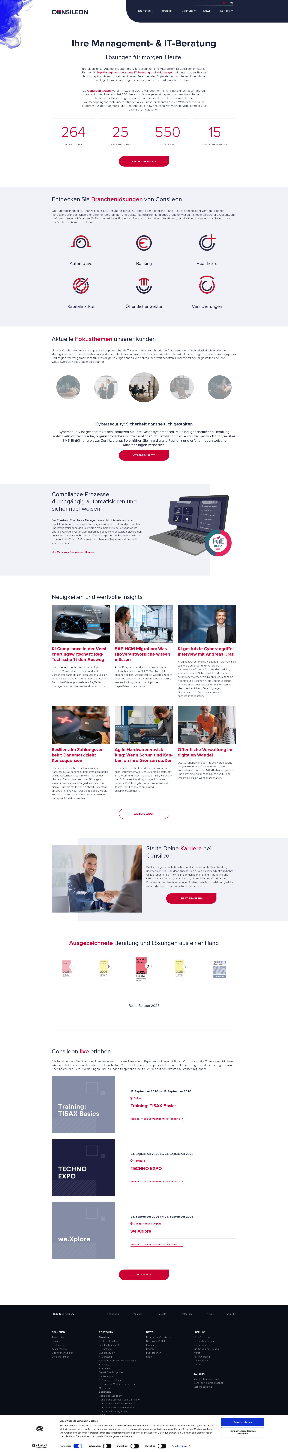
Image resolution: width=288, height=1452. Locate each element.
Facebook (113, 1313)
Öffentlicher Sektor (62, 1352)
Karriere (225, 11)
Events (150, 1345)
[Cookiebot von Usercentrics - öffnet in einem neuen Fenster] (40, 1446)
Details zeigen (179, 1446)
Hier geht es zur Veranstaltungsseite (155, 1119)
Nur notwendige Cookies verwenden (243, 1432)
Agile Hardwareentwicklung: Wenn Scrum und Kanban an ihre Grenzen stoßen (144, 755)
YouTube (231, 1313)
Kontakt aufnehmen (144, 161)
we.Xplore (140, 1231)
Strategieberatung (109, 1341)
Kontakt (198, 1364)
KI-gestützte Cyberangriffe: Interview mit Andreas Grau (206, 651)
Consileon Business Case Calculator (119, 1399)
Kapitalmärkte (59, 1348)
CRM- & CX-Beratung (144, 459)
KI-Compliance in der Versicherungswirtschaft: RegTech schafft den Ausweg (79, 654)
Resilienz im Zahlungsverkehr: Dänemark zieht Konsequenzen (78, 755)
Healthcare (58, 1345)
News (207, 11)
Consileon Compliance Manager (117, 1403)
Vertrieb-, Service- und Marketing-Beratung (118, 1362)
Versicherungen (60, 1356)
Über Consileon (202, 1337)
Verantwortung (202, 1356)
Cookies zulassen (242, 1422)
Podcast (150, 1348)
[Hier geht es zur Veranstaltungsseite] (83, 1132)
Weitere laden (144, 813)
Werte (197, 1352)
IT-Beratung (142, 72)
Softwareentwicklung (110, 1380)
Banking (56, 1341)
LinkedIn (161, 1313)
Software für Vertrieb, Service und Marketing (118, 1386)
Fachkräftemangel (109, 1345)
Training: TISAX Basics (153, 1106)
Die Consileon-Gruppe (206, 1348)
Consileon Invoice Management (117, 1407)
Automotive (58, 1337)
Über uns (187, 11)
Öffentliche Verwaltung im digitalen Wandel (205, 752)
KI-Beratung (105, 1356)
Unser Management (204, 1341)
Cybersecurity (107, 1352)
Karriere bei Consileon (206, 1379)
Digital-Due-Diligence (111, 1372)
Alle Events (144, 1274)
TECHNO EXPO (146, 1168)
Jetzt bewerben (191, 898)
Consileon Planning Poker (113, 1411)
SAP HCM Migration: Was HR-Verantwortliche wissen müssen (142, 654)
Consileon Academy (110, 1395)
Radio (149, 1356)
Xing (209, 1313)
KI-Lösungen (165, 72)
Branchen (144, 11)
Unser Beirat (200, 1345)
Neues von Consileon (158, 1337)
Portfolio (166, 11)
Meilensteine (201, 1360)
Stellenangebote (203, 1386)
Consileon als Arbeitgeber (208, 1382)
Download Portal (155, 1341)
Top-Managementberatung (115, 72)
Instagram (186, 1313)
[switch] (107, 1446)
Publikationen (153, 1352)
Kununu (138, 1313)
